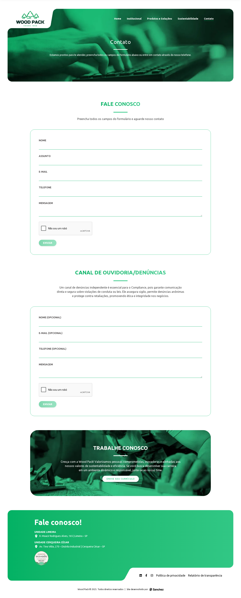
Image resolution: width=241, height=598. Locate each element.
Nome (42, 140)
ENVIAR (47, 242)
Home (117, 18)
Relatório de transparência (205, 575)
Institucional (134, 18)
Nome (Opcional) (50, 317)
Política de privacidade (170, 575)
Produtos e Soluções (159, 18)
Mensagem (46, 203)
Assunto (45, 156)
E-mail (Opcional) (50, 333)
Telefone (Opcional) (52, 348)
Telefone (45, 187)
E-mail (43, 171)
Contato (209, 18)
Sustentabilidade (188, 18)
